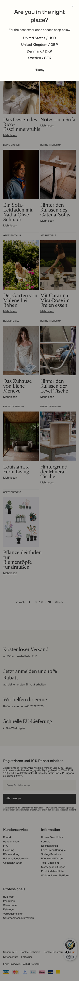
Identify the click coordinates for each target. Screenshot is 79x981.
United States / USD (39, 38)
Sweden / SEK (39, 58)
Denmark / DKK (39, 52)
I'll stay (40, 70)
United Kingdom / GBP (39, 45)
